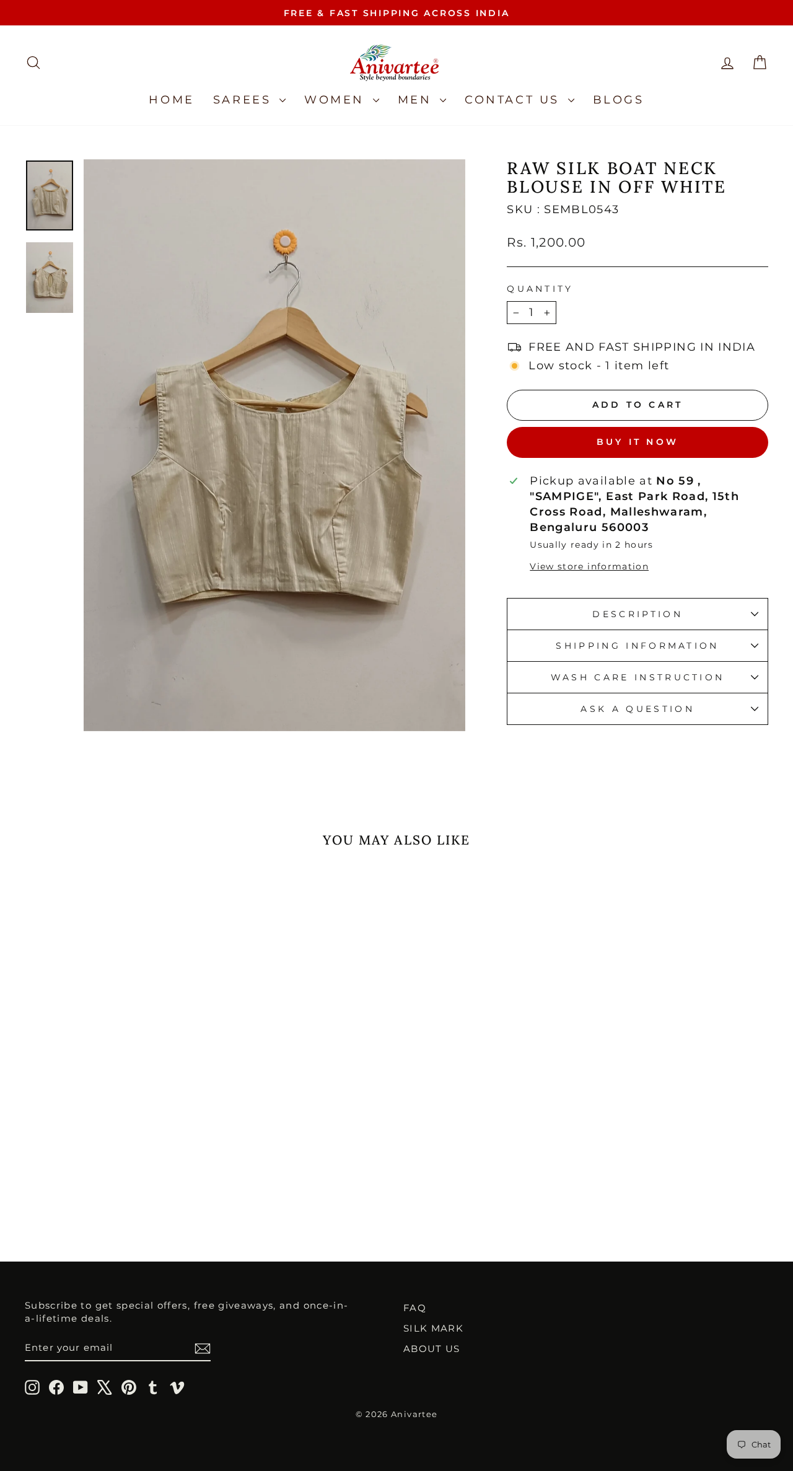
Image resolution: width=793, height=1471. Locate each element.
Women (337, 100)
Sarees (244, 100)
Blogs (618, 100)
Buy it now (637, 441)
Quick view (112, 1127)
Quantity (540, 288)
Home (171, 100)
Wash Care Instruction (638, 677)
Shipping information (637, 645)
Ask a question (637, 708)
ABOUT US (431, 1349)
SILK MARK (433, 1328)
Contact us (515, 100)
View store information (589, 566)
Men (417, 100)
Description (637, 614)
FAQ (414, 1308)
